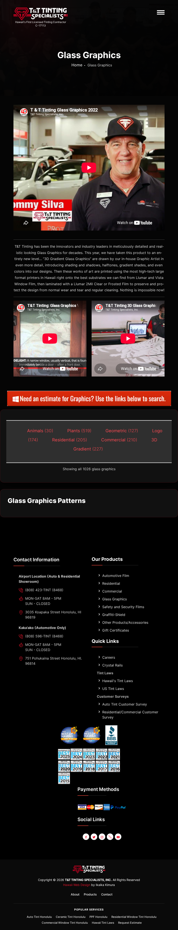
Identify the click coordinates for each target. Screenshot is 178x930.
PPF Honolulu (98, 917)
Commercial (119, 439)
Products (90, 894)
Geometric (121, 430)
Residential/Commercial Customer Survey (130, 714)
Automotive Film (115, 575)
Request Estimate (130, 922)
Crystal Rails (112, 665)
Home (76, 65)
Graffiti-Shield (113, 614)
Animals (40, 430)
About (75, 894)
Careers (108, 657)
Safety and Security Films (123, 607)
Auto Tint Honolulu (39, 917)
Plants (79, 430)
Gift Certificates (115, 630)
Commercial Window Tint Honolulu (65, 922)
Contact (106, 894)
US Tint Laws (113, 688)
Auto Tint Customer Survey (124, 704)
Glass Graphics (114, 599)
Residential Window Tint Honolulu (134, 917)
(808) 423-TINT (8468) (44, 590)
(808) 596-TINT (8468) (44, 636)
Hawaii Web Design (76, 885)
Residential (69, 439)
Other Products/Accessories (125, 622)
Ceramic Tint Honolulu (71, 917)
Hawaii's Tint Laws (117, 681)
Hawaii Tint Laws (103, 922)
